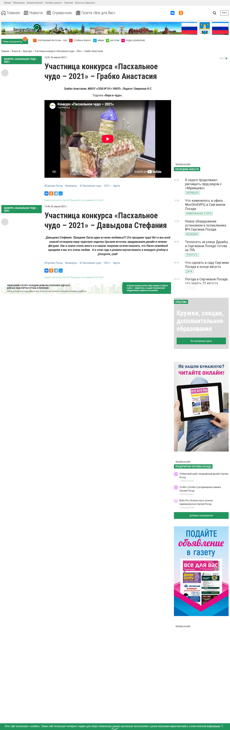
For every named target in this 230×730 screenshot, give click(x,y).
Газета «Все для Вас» (98, 13)
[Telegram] (56, 193)
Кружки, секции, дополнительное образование (200, 321)
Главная (13, 13)
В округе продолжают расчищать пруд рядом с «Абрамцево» (203, 184)
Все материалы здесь (201, 341)
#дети (116, 185)
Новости (36, 13)
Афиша (7, 2)
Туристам (68, 2)
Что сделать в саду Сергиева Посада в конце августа (207, 265)
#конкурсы (71, 185)
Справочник (62, 13)
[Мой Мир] (61, 193)
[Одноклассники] (51, 193)
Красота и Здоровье (85, 2)
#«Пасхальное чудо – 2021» (95, 185)
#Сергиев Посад (53, 185)
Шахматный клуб (35, 2)
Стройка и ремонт (53, 2)
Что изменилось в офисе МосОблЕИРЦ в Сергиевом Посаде (205, 204)
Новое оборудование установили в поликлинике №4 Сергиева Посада (205, 225)
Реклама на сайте (183, 164)
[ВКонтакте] (46, 193)
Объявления (19, 2)
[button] (221, 58)
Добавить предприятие (201, 515)
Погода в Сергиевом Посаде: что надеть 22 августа (206, 281)
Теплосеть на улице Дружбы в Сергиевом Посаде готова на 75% (206, 246)
